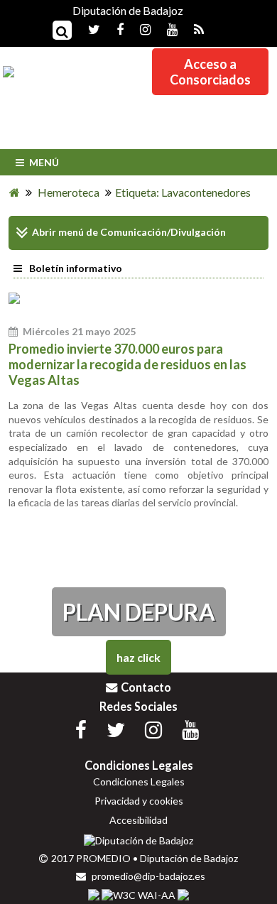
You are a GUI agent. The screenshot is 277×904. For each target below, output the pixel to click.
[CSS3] (93, 894)
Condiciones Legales (139, 781)
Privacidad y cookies (138, 801)
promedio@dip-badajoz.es (147, 876)
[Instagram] (138, 28)
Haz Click (138, 657)
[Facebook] (113, 28)
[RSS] (192, 28)
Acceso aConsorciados (210, 71)
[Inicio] (14, 192)
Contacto (146, 687)
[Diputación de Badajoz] (138, 840)
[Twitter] (87, 28)
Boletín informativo (75, 268)
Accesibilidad (138, 820)
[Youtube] (165, 28)
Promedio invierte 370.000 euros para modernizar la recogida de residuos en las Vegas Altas (127, 364)
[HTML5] (183, 894)
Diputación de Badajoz (127, 10)
